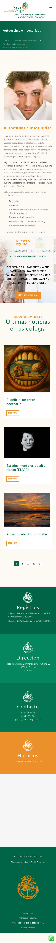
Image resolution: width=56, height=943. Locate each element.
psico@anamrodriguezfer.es (28, 719)
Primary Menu (50, 7)
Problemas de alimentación (21, 217)
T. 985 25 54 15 (28, 712)
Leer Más (12, 413)
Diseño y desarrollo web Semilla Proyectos (28, 862)
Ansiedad (13, 205)
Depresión (14, 201)
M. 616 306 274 (28, 716)
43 (34, 564)
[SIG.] (39, 563)
